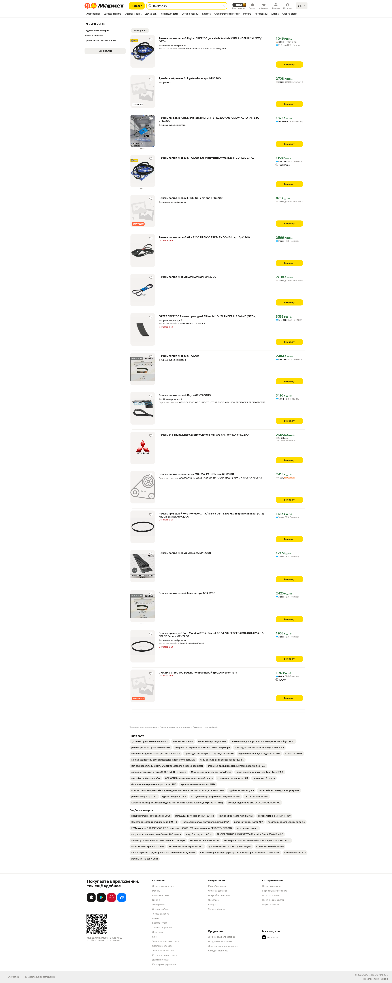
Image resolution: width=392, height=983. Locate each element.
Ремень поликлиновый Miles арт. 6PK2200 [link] (185, 552)
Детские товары (160, 959)
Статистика (13, 977)
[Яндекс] (384, 979)
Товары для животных (163, 950)
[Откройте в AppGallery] (111, 901)
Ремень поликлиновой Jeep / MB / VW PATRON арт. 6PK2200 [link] (196, 474)
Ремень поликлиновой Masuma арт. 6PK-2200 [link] (187, 593)
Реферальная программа (274, 891)
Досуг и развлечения (162, 886)
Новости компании (271, 886)
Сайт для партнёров (218, 950)
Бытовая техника (160, 895)
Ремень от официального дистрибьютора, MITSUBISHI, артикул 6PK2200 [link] (204, 434)
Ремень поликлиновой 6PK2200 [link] (179, 355)
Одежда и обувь (160, 909)
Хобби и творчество (162, 927)
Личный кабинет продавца (221, 937)
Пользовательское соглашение (39, 977)
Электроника (158, 904)
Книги (155, 937)
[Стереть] (223, 6)
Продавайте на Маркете (220, 941)
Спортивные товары (162, 946)
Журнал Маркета (216, 909)
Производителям (270, 895)
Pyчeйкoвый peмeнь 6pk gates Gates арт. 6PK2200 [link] (190, 78)
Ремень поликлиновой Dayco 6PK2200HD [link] (185, 395)
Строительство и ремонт (164, 955)
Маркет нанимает (271, 904)
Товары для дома (160, 914)
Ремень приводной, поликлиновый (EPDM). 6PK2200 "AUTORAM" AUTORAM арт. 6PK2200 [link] (209, 119)
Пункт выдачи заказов (273, 900)
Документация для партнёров (223, 946)
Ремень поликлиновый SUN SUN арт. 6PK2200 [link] (187, 276)
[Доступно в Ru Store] (121, 901)
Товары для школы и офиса (165, 941)
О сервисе (213, 900)
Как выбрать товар (217, 886)
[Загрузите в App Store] (91, 901)
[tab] (93, 14)
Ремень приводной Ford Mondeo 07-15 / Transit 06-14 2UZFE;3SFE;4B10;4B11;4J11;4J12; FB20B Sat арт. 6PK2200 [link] (211, 515)
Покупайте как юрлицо (219, 895)
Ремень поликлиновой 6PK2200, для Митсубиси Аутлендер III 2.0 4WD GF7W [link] (206, 157)
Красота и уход (159, 923)
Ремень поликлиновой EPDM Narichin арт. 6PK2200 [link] (191, 197)
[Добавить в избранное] (151, 39)
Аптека (155, 918)
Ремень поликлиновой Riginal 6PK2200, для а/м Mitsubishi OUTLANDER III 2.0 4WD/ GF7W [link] (210, 40)
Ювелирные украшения (164, 964)
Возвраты (213, 904)
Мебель (156, 891)
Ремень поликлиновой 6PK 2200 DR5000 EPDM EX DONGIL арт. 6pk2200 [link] (204, 237)
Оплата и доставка (217, 891)
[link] (150, 741)
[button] (140, 30)
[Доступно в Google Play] (101, 901)
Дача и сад (157, 932)
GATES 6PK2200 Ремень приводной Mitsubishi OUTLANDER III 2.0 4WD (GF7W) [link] (207, 316)
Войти (301, 5)
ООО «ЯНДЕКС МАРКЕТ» (375, 975)
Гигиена (156, 900)
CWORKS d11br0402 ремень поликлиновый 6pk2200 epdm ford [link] (198, 672)
